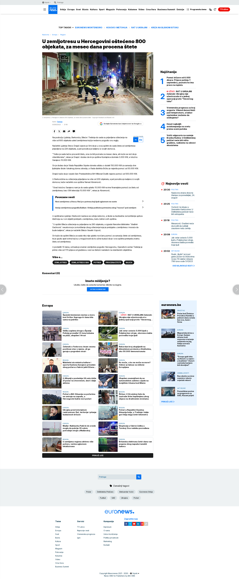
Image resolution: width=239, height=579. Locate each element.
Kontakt (107, 545)
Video (141, 9)
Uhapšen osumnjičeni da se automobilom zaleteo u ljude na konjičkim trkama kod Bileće (134, 380)
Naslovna (45, 35)
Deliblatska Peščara (105, 492)
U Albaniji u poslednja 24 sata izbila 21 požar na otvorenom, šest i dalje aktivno (79, 380)
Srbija (63, 9)
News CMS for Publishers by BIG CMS (119, 576)
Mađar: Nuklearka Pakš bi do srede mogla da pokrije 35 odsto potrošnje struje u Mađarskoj (79, 428)
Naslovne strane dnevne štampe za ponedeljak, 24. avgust (183, 195)
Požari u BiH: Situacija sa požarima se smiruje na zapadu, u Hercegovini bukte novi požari (79, 396)
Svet (78, 9)
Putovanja (121, 9)
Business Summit (166, 9)
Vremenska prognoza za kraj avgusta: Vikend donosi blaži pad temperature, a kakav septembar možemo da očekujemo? (181, 112)
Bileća (129, 262)
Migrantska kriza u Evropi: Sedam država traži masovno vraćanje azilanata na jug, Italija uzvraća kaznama (185, 339)
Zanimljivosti (183, 373)
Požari (136, 498)
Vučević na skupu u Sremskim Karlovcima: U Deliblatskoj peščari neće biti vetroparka (182, 210)
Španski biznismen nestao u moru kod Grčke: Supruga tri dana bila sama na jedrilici (79, 317)
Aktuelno (175, 251)
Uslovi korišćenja (111, 534)
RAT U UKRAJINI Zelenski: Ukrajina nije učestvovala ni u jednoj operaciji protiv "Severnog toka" (135, 317)
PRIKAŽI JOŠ (167, 402)
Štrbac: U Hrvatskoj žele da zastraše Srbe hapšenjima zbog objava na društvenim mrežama (134, 396)
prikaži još (97, 455)
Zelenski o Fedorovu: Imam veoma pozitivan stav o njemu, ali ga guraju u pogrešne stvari (79, 349)
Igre (78, 538)
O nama (107, 530)
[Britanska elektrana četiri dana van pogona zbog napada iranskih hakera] (108, 444)
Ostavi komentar (97, 289)
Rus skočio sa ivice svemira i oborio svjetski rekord (185, 378)
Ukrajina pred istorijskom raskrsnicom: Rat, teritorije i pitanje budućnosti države (79, 412)
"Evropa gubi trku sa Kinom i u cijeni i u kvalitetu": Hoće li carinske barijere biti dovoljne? (185, 361)
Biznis (85, 9)
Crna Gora (151, 9)
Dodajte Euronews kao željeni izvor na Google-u (122, 124)
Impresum (107, 527)
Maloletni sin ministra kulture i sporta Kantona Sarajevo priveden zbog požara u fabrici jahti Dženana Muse (79, 364)
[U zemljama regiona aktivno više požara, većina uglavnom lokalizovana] (51, 444)
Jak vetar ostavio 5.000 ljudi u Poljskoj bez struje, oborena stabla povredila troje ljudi (135, 333)
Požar (88, 492)
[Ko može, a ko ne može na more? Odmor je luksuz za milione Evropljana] (108, 365)
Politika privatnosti (111, 538)
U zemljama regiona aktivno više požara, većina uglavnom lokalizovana (78, 444)
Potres (97, 262)
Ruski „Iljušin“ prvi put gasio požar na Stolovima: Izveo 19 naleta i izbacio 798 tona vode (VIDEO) (183, 258)
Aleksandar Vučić (126, 492)
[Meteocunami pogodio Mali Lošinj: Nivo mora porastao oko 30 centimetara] (236, 290)
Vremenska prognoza (86, 534)
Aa (136, 140)
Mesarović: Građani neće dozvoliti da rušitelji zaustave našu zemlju (182, 225)
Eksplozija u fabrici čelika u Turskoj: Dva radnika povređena (134, 427)
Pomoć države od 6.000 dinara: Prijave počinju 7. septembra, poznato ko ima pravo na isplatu (180, 81)
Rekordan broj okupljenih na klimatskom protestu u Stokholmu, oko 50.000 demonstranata (135, 349)
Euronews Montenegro (88, 27)
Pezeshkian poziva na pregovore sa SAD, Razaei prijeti (185, 393)
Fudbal (103, 498)
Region (63, 35)
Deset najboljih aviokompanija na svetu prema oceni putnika (178, 126)
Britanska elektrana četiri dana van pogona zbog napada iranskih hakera (135, 444)
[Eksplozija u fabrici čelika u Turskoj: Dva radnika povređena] (108, 429)
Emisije (180, 9)
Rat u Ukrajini (139, 27)
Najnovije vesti (83, 530)
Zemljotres (60, 262)
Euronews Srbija (146, 492)
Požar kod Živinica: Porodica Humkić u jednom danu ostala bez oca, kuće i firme (186, 317)
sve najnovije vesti (183, 266)
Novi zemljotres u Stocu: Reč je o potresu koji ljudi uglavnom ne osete (86, 202)
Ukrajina (124, 498)
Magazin (110, 9)
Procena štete (113, 262)
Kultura (93, 9)
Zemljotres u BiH (80, 262)
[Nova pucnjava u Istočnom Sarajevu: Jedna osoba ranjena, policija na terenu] (3, 290)
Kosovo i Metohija (116, 27)
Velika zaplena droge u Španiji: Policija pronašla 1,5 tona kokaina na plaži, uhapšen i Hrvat (78, 333)
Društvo (181, 310)
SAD (113, 498)
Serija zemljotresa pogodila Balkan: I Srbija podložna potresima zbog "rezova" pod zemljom (95, 208)
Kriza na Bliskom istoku (165, 27)
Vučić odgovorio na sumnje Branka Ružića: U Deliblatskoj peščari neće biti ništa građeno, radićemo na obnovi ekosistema (181, 140)
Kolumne (132, 9)
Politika (174, 189)
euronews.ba (171, 305)
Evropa (71, 9)
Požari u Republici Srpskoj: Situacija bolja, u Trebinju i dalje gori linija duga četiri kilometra (134, 412)
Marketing (108, 541)
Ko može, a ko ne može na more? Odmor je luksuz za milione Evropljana (134, 364)
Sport (102, 9)
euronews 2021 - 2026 (119, 573)
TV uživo (81, 527)
